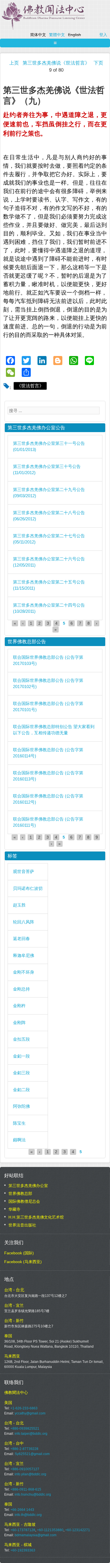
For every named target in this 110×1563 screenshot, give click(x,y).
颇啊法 (19, 1139)
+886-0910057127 (24, 1469)
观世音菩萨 (23, 871)
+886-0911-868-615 (25, 1489)
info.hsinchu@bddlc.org (33, 1494)
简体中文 (38, 34)
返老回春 (21, 938)
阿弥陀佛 (21, 1106)
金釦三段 (21, 1072)
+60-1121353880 (50, 1530)
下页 (98, 63)
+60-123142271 (77, 1530)
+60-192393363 (22, 1550)
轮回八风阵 (23, 921)
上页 (14, 63)
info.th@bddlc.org (28, 1515)
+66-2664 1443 (22, 1510)
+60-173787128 (22, 1530)
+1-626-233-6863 (24, 1408)
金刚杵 (19, 1005)
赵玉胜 (19, 905)
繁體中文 (57, 34)
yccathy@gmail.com (30, 1413)
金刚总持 (21, 989)
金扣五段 (21, 1039)
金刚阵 (19, 1022)
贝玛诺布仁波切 (28, 888)
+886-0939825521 (24, 1429)
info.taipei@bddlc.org (31, 1434)
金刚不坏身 (23, 972)
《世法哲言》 (30, 385)
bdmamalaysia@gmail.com (35, 1535)
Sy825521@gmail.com (32, 1454)
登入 (103, 34)
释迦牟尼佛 (23, 955)
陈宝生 (19, 1123)
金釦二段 (21, 1089)
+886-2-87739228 (24, 1449)
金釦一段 (21, 1056)
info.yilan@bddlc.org (30, 1474)
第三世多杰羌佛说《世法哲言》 (56, 63)
